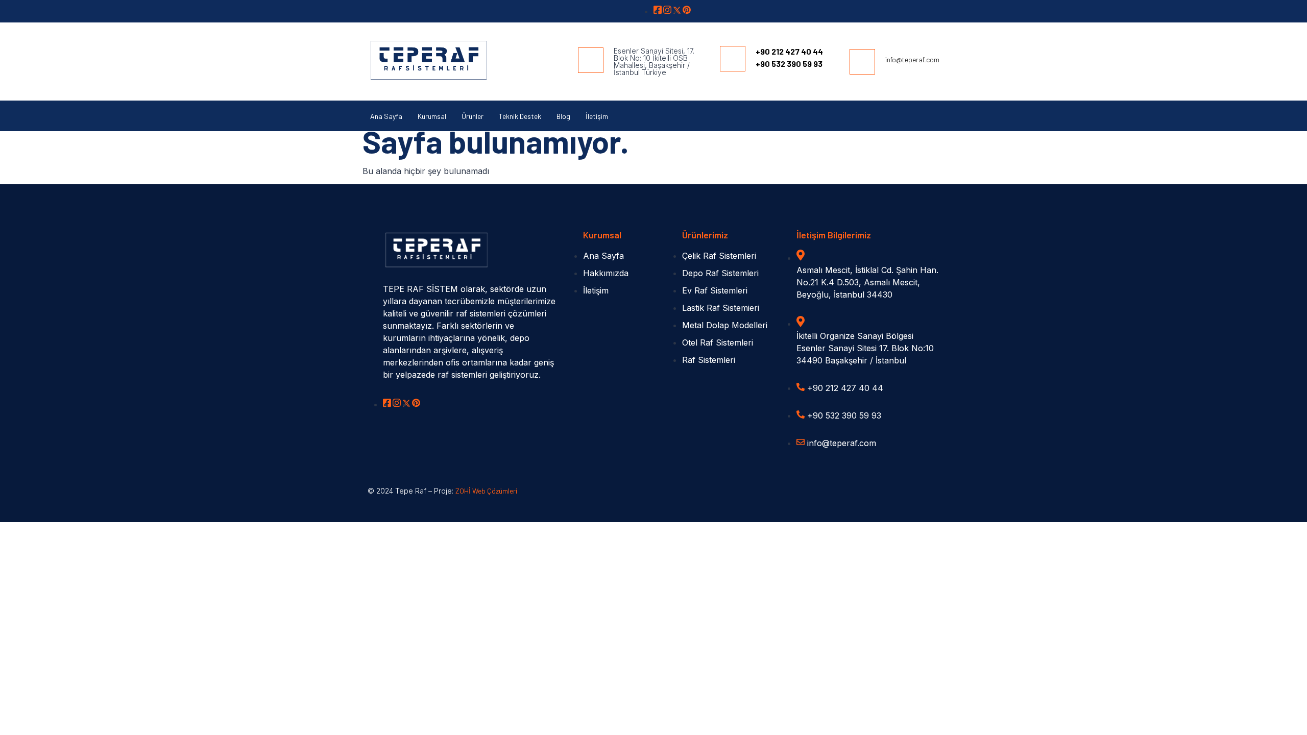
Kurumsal (432, 116)
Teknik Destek (520, 116)
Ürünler (472, 116)
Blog (563, 116)
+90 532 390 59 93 (789, 63)
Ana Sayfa (386, 116)
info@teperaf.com (912, 59)
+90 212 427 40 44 (789, 51)
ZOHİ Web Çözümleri (486, 490)
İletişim (597, 116)
